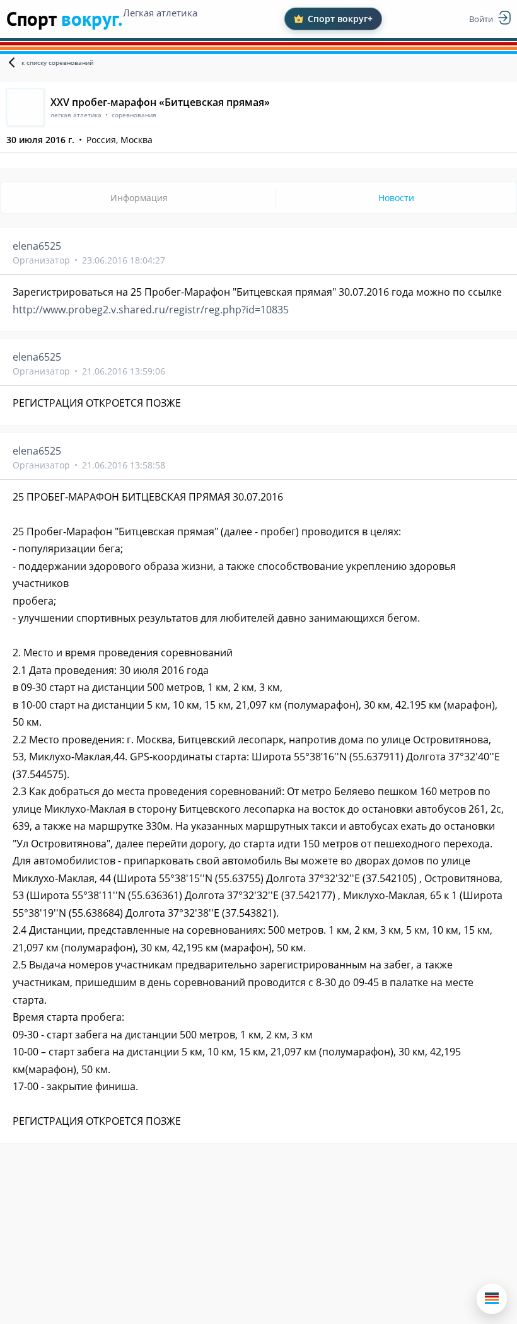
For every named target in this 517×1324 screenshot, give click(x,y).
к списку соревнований (57, 62)
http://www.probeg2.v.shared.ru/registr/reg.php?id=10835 (151, 309)
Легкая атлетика (160, 12)
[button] (492, 1299)
